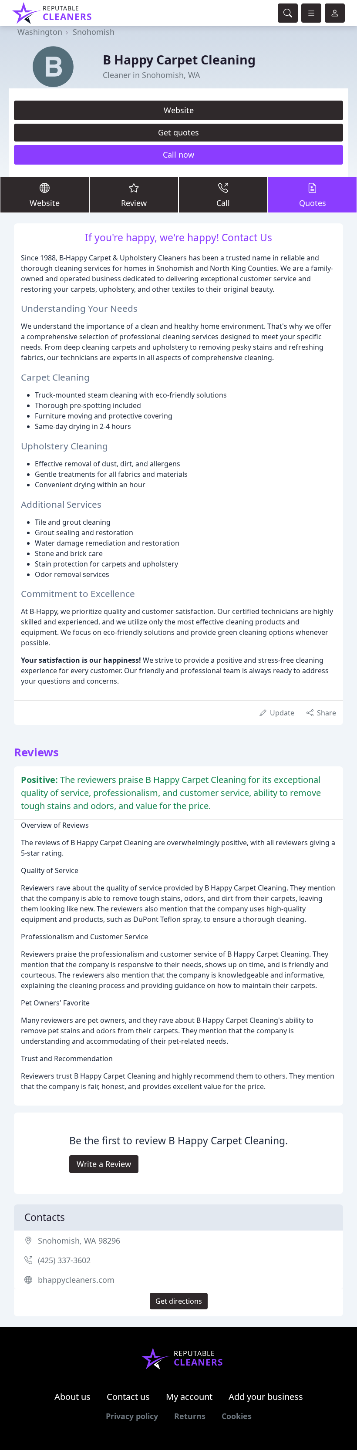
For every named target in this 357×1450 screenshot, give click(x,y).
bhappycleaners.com (76, 1280)
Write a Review (104, 1164)
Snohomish (94, 32)
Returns (189, 1416)
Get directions (178, 1301)
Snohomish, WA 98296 (79, 1240)
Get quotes (178, 132)
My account (189, 1397)
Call (223, 203)
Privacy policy (132, 1416)
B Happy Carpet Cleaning (179, 59)
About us (72, 1397)
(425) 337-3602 (64, 1260)
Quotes (312, 203)
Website (179, 110)
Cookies (237, 1416)
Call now (178, 154)
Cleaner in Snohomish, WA (151, 75)
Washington (39, 32)
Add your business (266, 1397)
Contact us (128, 1397)
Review (134, 203)
